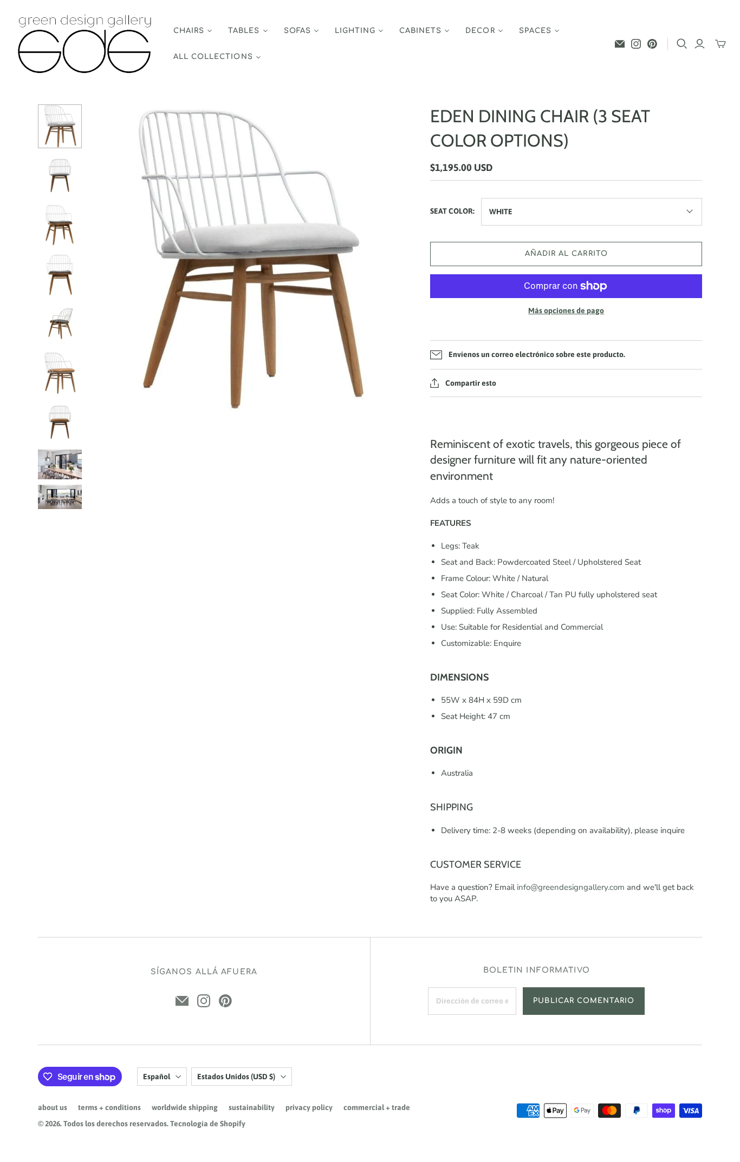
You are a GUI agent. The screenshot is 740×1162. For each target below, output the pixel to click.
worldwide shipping (185, 1107)
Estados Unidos (236, 1076)
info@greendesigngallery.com (571, 887)
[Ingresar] (699, 44)
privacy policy (309, 1107)
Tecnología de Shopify (207, 1123)
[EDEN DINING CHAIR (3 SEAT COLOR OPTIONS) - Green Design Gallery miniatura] (60, 126)
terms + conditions (109, 1107)
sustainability (252, 1107)
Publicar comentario (583, 1001)
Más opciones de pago (566, 310)
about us (52, 1107)
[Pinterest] (652, 44)
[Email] (620, 44)
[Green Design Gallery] (85, 44)
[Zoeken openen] (682, 43)
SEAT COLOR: (452, 211)
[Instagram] (636, 44)
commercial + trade (376, 1107)
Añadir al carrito (566, 254)
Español (156, 1076)
